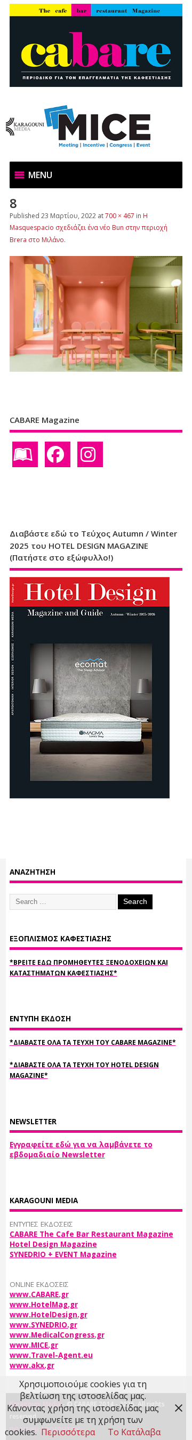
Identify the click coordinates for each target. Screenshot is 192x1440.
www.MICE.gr (34, 1345)
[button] (40, 175)
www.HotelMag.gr (44, 1304)
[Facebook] (57, 454)
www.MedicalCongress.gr (57, 1335)
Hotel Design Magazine (53, 1244)
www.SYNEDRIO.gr (43, 1325)
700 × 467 (119, 215)
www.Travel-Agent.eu (51, 1355)
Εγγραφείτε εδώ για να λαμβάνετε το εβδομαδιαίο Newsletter (81, 1149)
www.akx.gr (32, 1365)
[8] (96, 368)
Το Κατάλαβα (134, 1432)
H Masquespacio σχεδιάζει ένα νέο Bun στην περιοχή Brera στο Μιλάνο (88, 227)
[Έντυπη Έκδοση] (25, 454)
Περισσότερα (68, 1432)
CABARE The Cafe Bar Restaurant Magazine (91, 1234)
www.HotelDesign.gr (48, 1314)
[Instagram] (90, 454)
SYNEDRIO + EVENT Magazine (63, 1254)
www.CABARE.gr (39, 1294)
